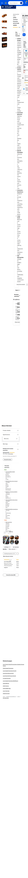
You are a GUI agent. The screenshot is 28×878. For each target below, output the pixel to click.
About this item (7, 426)
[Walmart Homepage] (6, 3)
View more (17, 322)
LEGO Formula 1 (6, 693)
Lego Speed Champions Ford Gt (9, 670)
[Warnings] (18, 444)
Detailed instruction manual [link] (11, 481)
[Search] (21, 3)
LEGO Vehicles (6, 683)
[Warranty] (17, 438)
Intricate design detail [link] (10, 471)
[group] (19, 27)
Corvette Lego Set (7, 678)
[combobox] (15, 3)
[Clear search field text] (19, 3)
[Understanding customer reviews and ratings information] (16, 456)
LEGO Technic (6, 685)
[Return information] (23, 32)
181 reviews (10, 453)
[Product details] (18, 430)
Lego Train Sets (6, 690)
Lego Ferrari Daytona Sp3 (8, 673)
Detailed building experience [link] (12, 509)
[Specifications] (18, 434)
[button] (16, 34)
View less (11, 531)
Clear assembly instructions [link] (11, 499)
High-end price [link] (9, 522)
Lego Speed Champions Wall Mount (10, 680)
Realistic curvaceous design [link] (11, 491)
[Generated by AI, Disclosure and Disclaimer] (8, 533)
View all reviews (7, 459)
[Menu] (2, 3)
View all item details (21, 284)
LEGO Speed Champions (8, 668)
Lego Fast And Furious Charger (9, 675)
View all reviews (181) (10, 575)
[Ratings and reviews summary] (18, 449)
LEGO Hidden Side (7, 688)
